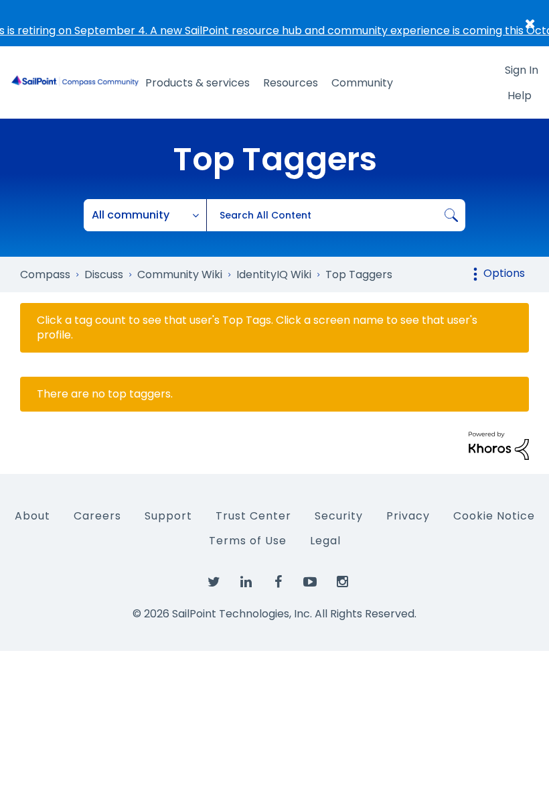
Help (519, 95)
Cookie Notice (494, 516)
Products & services (197, 82)
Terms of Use (248, 540)
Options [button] (504, 273)
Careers (97, 516)
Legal (325, 540)
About (32, 516)
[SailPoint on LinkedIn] (245, 582)
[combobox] (335, 215)
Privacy (408, 516)
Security (339, 516)
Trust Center (253, 516)
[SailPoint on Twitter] (213, 582)
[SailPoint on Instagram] (342, 582)
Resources (290, 82)
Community (362, 82)
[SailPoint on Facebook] (277, 582)
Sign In (521, 70)
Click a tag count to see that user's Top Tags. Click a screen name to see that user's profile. (257, 328)
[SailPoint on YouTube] (310, 582)
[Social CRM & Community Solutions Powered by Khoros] (499, 444)
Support (168, 516)
